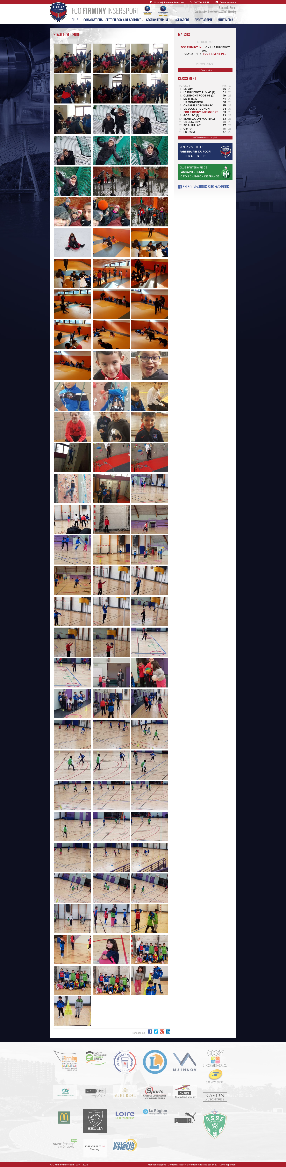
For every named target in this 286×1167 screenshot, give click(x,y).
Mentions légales (157, 1164)
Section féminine (157, 20)
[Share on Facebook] (168, 1031)
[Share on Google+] (162, 1031)
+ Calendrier (205, 70)
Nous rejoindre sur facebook (169, 2)
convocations (93, 20)
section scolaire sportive (123, 20)
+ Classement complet (205, 137)
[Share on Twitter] (156, 1031)
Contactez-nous (228, 2)
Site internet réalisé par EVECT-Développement (211, 1164)
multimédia (226, 20)
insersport (182, 20)
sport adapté (204, 20)
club (75, 20)
